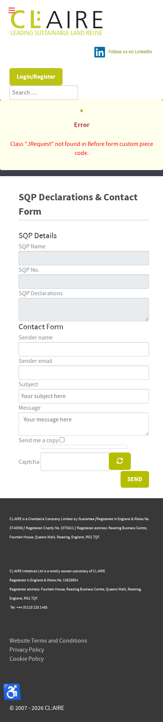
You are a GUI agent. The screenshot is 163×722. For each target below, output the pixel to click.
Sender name (36, 337)
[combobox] (43, 92)
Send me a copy (38, 440)
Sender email (35, 361)
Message (30, 407)
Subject (28, 384)
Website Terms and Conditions (48, 640)
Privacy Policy (26, 649)
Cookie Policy (26, 658)
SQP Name (32, 246)
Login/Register (36, 76)
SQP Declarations (41, 293)
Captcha (29, 462)
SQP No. (29, 269)
